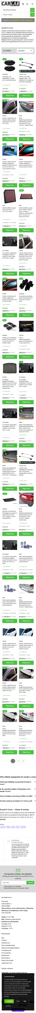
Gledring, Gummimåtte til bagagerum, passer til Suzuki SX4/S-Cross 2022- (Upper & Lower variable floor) (9, 514)
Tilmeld (30, 882)
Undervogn (23, 827)
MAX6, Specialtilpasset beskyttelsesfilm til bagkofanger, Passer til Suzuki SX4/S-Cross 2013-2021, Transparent (9, 471)
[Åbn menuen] (32, 4)
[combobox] (18, 10)
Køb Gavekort (5, 958)
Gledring (4, 335)
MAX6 (20, 422)
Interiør (13, 827)
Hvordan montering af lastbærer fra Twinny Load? (16, 801)
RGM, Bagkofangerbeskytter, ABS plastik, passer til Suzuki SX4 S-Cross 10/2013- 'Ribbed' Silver (26, 603)
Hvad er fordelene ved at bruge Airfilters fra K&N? (16, 796)
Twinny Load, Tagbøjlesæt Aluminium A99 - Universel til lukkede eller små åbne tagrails (26, 471)
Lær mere (8, 1006)
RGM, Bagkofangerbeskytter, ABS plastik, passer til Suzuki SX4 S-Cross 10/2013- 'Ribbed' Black (26, 121)
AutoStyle (5, 74)
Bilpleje (8, 827)
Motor (18, 827)
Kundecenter (5, 955)
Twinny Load (22, 74)
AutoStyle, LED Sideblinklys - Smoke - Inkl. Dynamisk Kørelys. (9, 78)
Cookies (4, 940)
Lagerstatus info (6, 963)
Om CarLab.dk (5, 953)
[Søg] (32, 10)
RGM (20, 116)
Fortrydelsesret (6, 950)
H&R (20, 554)
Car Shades (5, 250)
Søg (2, 938)
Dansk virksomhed (7, 960)
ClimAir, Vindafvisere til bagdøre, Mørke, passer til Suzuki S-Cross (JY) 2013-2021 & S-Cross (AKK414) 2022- (26, 256)
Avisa (20, 683)
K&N (3, 205)
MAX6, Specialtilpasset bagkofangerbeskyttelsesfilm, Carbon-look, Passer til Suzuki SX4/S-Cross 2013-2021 (26, 428)
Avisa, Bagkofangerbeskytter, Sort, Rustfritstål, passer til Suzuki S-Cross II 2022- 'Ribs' (26, 689)
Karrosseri (3, 827)
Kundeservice (5, 943)
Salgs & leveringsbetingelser (10, 948)
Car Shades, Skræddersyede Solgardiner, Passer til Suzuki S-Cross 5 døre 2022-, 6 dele (25, 383)
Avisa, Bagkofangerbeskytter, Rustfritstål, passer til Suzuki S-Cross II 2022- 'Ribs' (9, 732)
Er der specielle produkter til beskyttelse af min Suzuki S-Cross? (15, 790)
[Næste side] (23, 761)
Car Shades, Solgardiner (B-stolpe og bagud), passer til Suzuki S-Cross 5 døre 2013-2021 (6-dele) (9, 560)
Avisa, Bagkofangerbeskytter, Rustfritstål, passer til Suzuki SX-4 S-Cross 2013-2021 (26, 732)
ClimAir (4, 116)
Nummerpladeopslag (8, 945)
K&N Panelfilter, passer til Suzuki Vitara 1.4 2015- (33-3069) (9, 209)
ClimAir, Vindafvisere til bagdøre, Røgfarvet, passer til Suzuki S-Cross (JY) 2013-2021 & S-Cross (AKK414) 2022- (9, 165)
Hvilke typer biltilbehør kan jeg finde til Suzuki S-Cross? (15, 783)
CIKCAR (21, 335)
